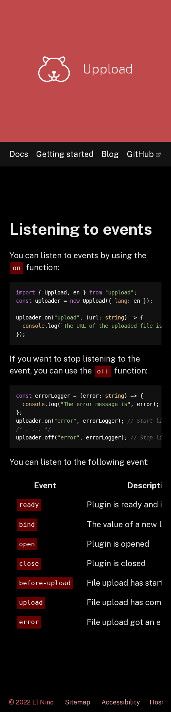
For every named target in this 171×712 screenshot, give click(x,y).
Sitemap (77, 702)
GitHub (140, 150)
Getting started (64, 154)
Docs (19, 154)
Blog (110, 154)
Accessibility (120, 702)
